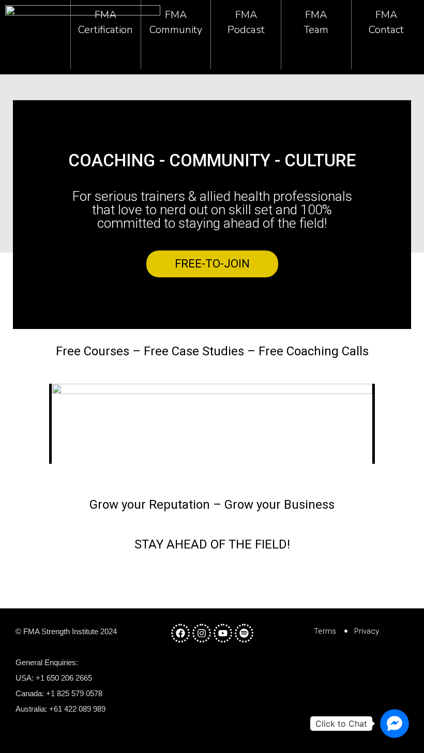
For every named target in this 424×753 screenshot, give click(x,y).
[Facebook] (180, 633)
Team (316, 30)
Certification (105, 30)
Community (175, 30)
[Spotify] (244, 633)
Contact (386, 30)
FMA (105, 15)
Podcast (246, 30)
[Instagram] (201, 633)
